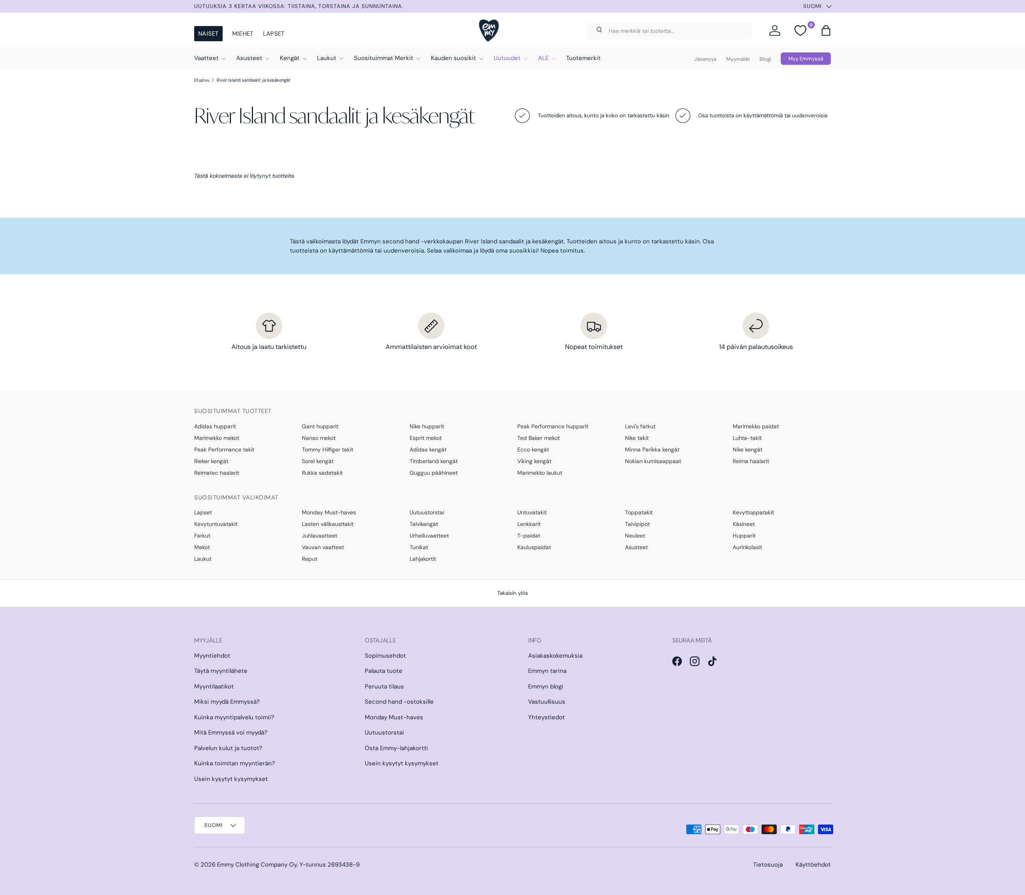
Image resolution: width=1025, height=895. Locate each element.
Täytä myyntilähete (220, 671)
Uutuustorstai (427, 512)
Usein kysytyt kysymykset (231, 779)
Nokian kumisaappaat (653, 461)
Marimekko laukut (539, 472)
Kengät (289, 58)
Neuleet (635, 535)
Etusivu (201, 80)
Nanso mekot (319, 437)
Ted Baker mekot (538, 437)
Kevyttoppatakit (753, 512)
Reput (309, 558)
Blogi (765, 59)
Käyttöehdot (813, 865)
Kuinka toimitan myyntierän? (234, 763)
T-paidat (528, 535)
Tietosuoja (768, 865)
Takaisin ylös (512, 593)
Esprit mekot (426, 437)
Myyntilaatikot (214, 686)
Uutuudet (507, 58)
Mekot (202, 547)
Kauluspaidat (534, 547)
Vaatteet (206, 58)
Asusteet (249, 58)
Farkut (202, 535)
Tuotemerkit (583, 58)
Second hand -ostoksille (399, 702)
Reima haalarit (751, 461)
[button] (826, 30)
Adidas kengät (428, 449)
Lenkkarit (529, 524)
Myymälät (738, 59)
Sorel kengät (318, 461)
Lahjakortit (423, 558)
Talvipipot (637, 524)
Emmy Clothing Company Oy (257, 865)
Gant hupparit (320, 426)
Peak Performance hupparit (552, 426)
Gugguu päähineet (434, 472)
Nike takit (637, 437)
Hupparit (744, 535)
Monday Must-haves (329, 512)
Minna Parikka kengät (652, 449)
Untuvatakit (532, 512)
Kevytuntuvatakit (215, 524)
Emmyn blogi (545, 686)
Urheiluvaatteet (429, 535)
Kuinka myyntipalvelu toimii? (234, 717)
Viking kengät (534, 461)
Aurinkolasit (747, 547)
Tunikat (419, 547)
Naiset (208, 34)
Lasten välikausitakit (328, 524)
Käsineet (744, 524)
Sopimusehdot (385, 656)
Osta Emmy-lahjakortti (396, 748)
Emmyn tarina (547, 671)
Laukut (326, 58)
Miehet (242, 34)
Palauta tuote (383, 671)
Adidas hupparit (215, 426)
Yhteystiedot (546, 717)
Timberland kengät (434, 461)
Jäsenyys (705, 59)
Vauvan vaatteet (323, 547)
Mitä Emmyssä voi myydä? (230, 732)
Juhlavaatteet (319, 535)
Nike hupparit (427, 426)
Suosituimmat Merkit (383, 58)
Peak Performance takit (224, 449)
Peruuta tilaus (384, 686)
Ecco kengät (533, 449)
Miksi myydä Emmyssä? (227, 702)
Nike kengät (747, 449)
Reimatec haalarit (216, 472)
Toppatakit (639, 512)
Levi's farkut (640, 426)
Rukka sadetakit (322, 472)
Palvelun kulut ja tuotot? (228, 748)
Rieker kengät (211, 461)
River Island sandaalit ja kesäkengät (254, 80)
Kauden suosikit (453, 58)
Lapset (274, 34)
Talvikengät (424, 524)
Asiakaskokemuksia (555, 656)
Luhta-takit (747, 437)
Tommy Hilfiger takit (327, 449)
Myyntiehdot (212, 656)
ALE (543, 58)
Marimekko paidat (756, 426)
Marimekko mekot (216, 437)
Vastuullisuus (546, 702)
